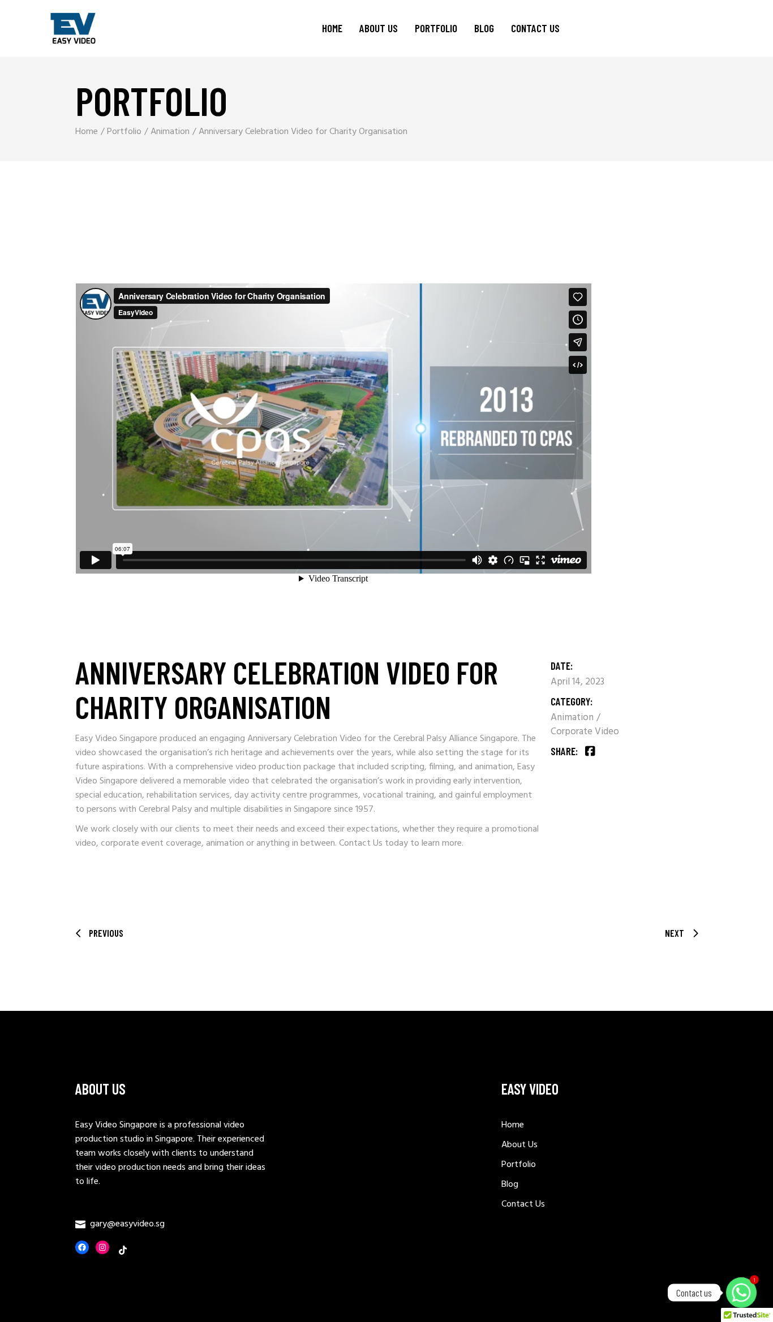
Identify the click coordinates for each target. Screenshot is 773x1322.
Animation (573, 717)
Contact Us (361, 843)
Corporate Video (585, 732)
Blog (509, 1184)
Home (512, 1125)
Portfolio (518, 1164)
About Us (519, 1145)
